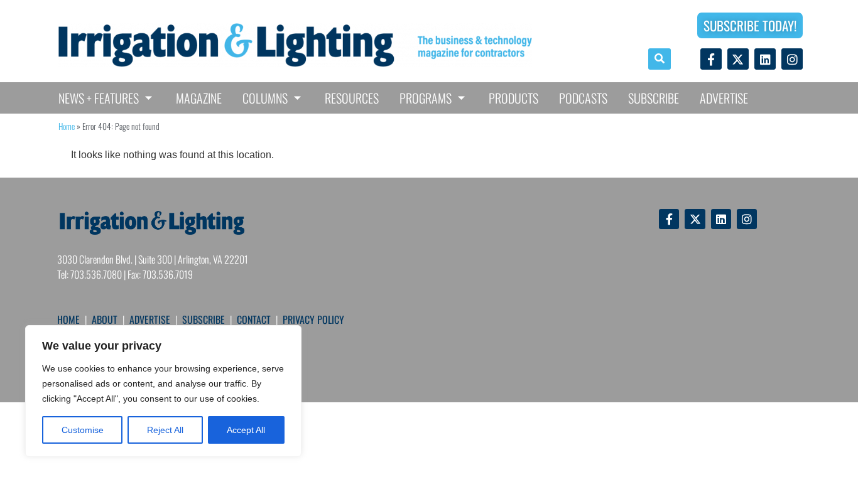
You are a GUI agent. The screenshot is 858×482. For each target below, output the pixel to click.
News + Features (98, 97)
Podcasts (583, 97)
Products (513, 97)
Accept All (246, 430)
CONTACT (254, 319)
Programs (425, 97)
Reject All (165, 430)
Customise (83, 430)
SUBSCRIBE (203, 319)
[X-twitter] (738, 59)
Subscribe (653, 97)
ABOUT (104, 319)
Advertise (724, 97)
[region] (163, 391)
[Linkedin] (765, 59)
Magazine (199, 97)
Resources (352, 97)
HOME (68, 319)
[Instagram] (792, 59)
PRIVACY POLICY (313, 319)
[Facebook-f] (711, 59)
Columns (265, 97)
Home (66, 126)
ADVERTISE (149, 319)
